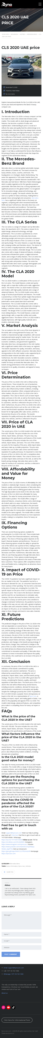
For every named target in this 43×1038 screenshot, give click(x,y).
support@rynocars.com (14, 833)
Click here (15, 835)
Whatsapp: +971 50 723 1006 (13, 974)
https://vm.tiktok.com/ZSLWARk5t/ (13, 842)
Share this (9, 872)
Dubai (8, 866)
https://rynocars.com (9, 854)
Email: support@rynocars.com (14, 968)
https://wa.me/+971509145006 (12, 840)
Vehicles (28, 866)
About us (5, 993)
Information (14, 866)
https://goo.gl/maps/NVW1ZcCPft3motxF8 (16, 851)
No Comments (10, 94)
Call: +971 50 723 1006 (11, 971)
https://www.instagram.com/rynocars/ (14, 844)
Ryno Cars (33, 696)
